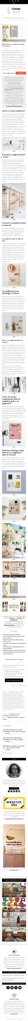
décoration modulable (12, 695)
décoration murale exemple (12, 697)
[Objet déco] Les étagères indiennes (12, 634)
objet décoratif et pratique (17, 703)
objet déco (7, 703)
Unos (12, 1019)
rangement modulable (7, 709)
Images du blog (14, 999)
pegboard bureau (19, 705)
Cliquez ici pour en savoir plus (14, 968)
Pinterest (12, 618)
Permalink (8, 733)
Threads (19, 618)
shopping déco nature (19, 975)
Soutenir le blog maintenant (14, 680)
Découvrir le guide (14, 870)
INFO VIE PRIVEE (14, 955)
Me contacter (14, 1014)
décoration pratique (11, 699)
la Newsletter (17, 619)
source (14, 151)
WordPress (19, 1019)
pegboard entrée (9, 707)
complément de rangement (8, 693)
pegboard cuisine (16, 706)
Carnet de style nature (7, 975)
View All (24, 942)
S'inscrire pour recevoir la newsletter (14, 819)
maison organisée (12, 702)
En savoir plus (14, 788)
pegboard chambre (6, 706)
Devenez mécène (9, 625)
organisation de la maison (8, 705)
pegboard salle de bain (19, 707)
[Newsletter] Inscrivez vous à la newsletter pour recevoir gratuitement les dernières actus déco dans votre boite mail (14, 651)
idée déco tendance (12, 701)
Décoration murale (14, 691)
